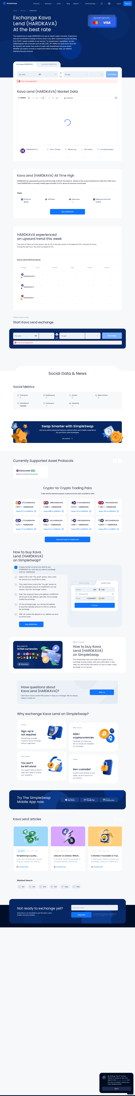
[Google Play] (89, 799)
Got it (116, 1088)
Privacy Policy (97, 915)
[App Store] (70, 799)
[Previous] (115, 461)
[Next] (120, 461)
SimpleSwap (23, 867)
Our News (21, 851)
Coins (57, 851)
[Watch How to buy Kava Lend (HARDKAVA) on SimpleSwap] (37, 654)
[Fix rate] (60, 73)
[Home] (16, 3)
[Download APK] (108, 799)
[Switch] (60, 76)
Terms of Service (109, 915)
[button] (40, 570)
